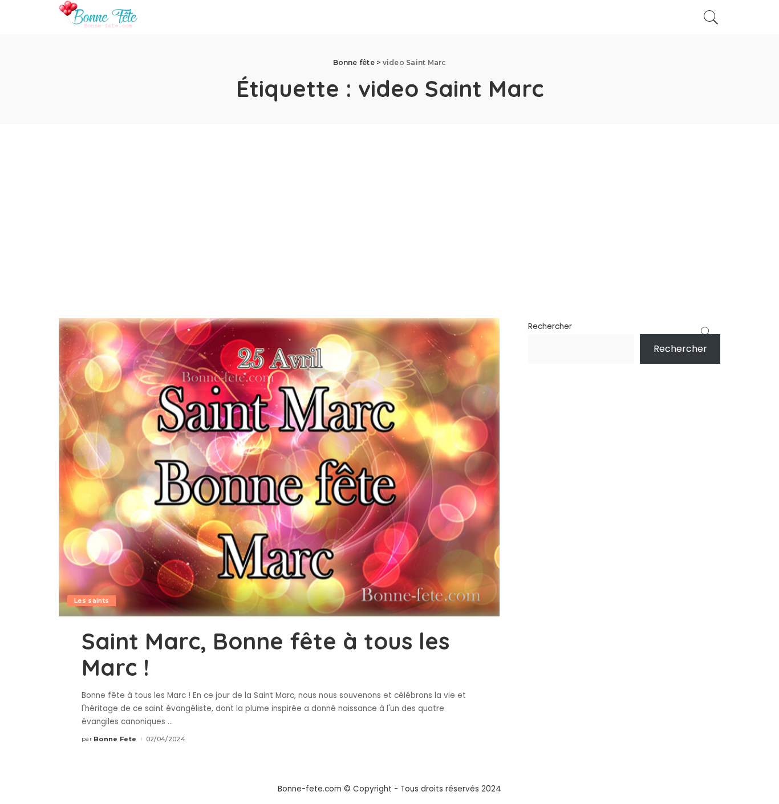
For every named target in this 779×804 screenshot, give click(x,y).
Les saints (91, 600)
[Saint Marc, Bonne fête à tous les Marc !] (279, 466)
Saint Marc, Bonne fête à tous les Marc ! (265, 654)
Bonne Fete (115, 739)
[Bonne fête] (98, 17)
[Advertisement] (389, 210)
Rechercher (550, 326)
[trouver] (711, 17)
